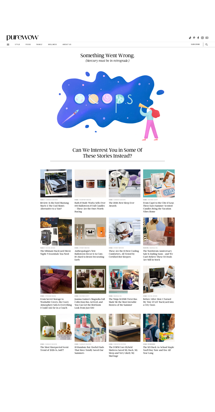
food (28, 44)
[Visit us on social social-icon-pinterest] (194, 38)
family (39, 44)
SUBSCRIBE (195, 44)
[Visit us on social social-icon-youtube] (206, 37)
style (17, 44)
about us (67, 44)
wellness (52, 44)
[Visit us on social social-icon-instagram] (202, 37)
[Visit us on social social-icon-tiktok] (190, 38)
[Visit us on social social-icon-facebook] (198, 38)
